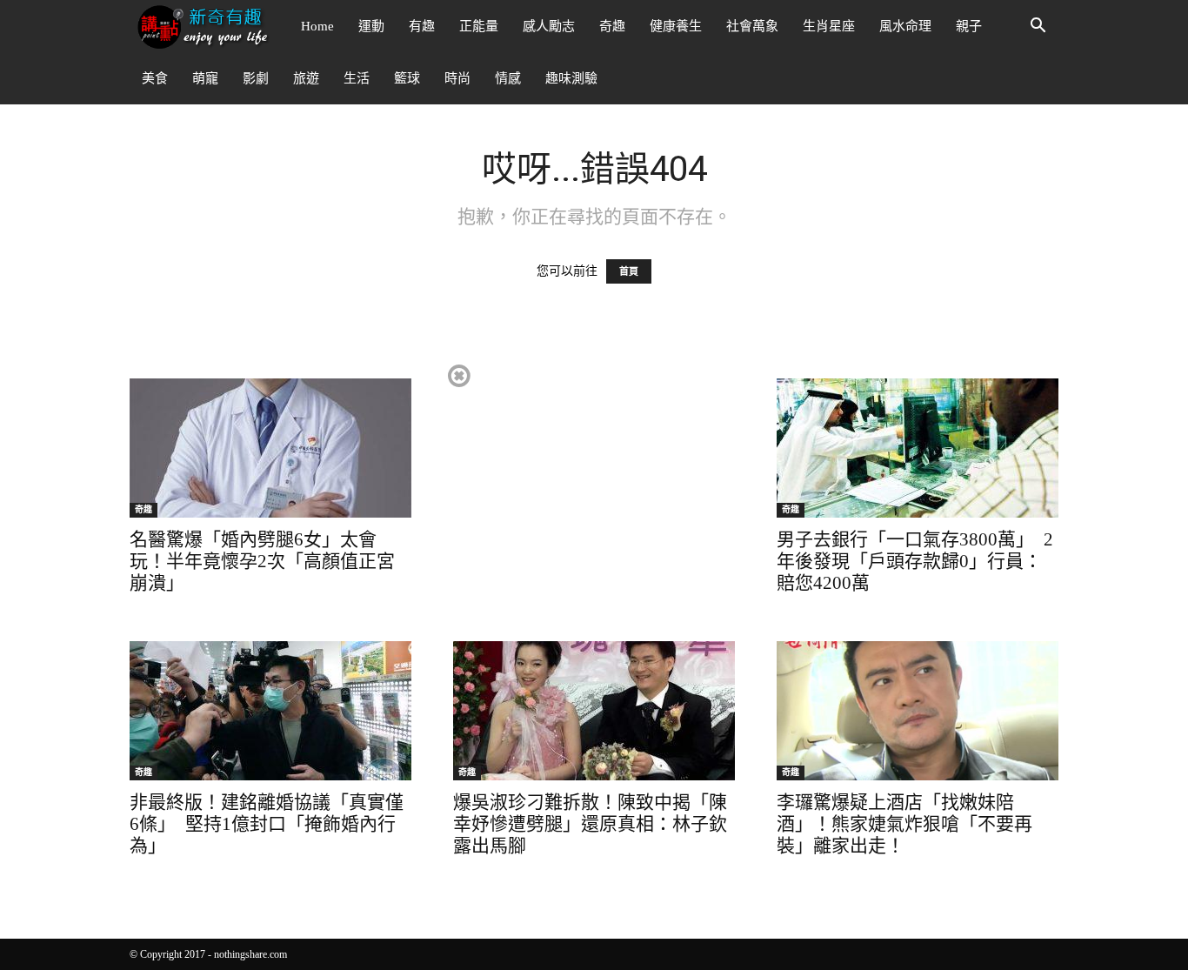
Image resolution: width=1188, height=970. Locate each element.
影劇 (256, 78)
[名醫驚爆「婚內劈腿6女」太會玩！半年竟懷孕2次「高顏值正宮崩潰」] (270, 448)
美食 (155, 78)
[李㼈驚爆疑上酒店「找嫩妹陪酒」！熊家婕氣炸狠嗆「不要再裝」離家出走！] (917, 710)
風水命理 (905, 26)
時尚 (457, 78)
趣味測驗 (571, 78)
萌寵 (205, 78)
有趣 (422, 26)
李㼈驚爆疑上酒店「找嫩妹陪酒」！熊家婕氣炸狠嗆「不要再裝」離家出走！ (904, 824)
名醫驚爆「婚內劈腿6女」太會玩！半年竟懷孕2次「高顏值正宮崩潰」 (262, 561)
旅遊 (306, 78)
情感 (508, 78)
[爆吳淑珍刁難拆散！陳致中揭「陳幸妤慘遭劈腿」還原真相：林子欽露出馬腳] (594, 710)
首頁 (628, 271)
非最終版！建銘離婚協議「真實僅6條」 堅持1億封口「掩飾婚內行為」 (267, 824)
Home (317, 26)
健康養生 (676, 26)
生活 (357, 78)
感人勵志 (549, 26)
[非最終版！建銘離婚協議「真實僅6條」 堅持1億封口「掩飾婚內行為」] (270, 710)
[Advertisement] (593, 483)
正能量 (478, 26)
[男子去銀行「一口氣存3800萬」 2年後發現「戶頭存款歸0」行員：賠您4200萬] (917, 448)
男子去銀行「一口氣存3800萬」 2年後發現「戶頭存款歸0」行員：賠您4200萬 (915, 561)
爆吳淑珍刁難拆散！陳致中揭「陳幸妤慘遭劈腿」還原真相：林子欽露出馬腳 (590, 824)
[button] (1037, 27)
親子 (969, 26)
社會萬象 (752, 26)
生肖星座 (829, 26)
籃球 (407, 78)
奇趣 (612, 26)
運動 (371, 26)
